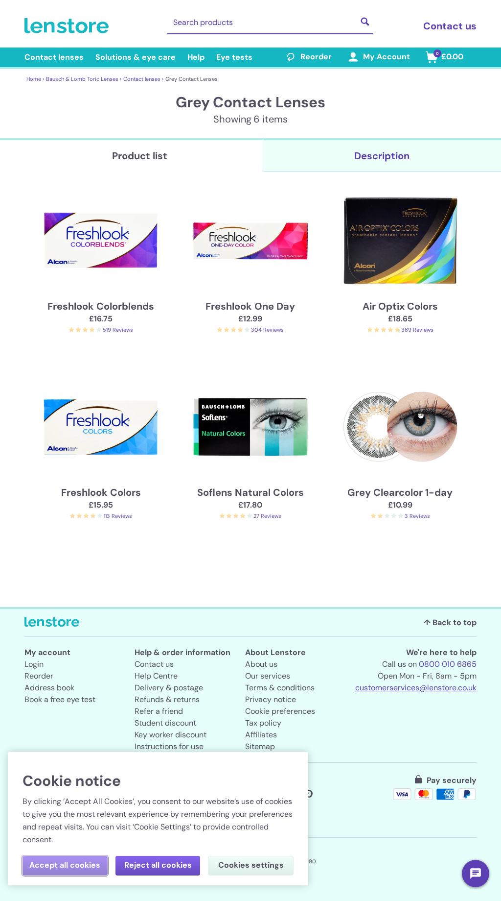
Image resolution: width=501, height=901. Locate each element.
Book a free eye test (59, 699)
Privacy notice (270, 699)
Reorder (316, 56)
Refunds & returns (167, 699)
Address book (49, 687)
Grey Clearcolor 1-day (400, 492)
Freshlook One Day (250, 306)
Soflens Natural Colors (250, 492)
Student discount (165, 723)
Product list (139, 155)
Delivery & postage (169, 687)
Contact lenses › (143, 78)
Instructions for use (169, 746)
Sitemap (260, 746)
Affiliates (261, 735)
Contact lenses (54, 57)
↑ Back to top (450, 622)
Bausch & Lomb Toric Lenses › (83, 78)
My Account (386, 56)
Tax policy (263, 723)
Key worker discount (170, 735)
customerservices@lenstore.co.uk (416, 687)
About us (261, 664)
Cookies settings (251, 865)
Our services (267, 676)
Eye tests (234, 57)
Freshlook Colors (101, 492)
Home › (35, 78)
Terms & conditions (280, 687)
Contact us (450, 26)
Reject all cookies (158, 865)
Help (196, 57)
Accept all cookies (64, 865)
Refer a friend (159, 711)
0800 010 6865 (448, 664)
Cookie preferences (280, 711)
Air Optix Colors (400, 306)
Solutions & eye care (135, 57)
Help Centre (156, 676)
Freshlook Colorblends (100, 306)
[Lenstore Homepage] (68, 26)
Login (34, 664)
